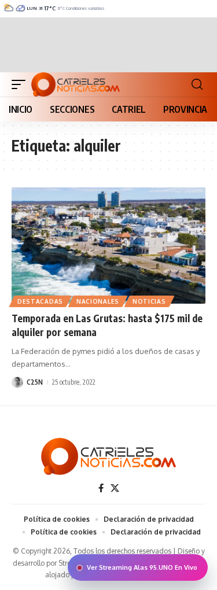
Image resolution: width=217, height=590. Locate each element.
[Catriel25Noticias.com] (75, 84)
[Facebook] (100, 488)
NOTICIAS (149, 301)
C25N (35, 382)
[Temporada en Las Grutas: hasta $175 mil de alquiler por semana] (108, 245)
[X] (115, 488)
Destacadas (40, 301)
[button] (21, 84)
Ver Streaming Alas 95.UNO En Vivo (142, 567)
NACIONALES (97, 301)
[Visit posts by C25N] (17, 382)
